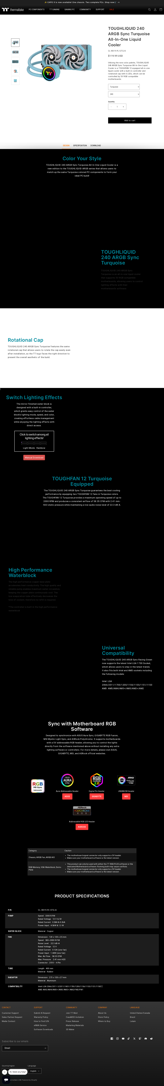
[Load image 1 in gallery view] (15, 42)
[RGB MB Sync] (38, 786)
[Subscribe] (45, 1048)
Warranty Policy (41, 1017)
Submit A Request (42, 1013)
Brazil (132, 1017)
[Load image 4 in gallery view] (15, 71)
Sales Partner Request (12, 1017)
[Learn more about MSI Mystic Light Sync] (126, 780)
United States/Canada (140, 1013)
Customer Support (10, 1013)
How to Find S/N (41, 1021)
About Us (102, 1013)
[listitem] (61, 62)
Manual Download (34, 457)
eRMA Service (40, 1025)
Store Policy (103, 1017)
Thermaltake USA (14, 1080)
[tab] (66, 145)
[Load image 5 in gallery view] (15, 80)
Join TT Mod (72, 1013)
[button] (37, 9)
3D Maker (70, 1029)
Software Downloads (43, 1029)
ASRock (82, 827)
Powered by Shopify (29, 1080)
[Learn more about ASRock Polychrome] (82, 811)
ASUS (67, 796)
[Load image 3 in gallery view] (15, 61)
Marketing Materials (75, 1025)
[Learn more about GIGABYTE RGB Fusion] (97, 780)
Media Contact (8, 1021)
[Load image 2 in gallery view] (15, 52)
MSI (126, 796)
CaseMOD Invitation (75, 1017)
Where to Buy (104, 1021)
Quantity (111, 102)
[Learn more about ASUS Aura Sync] (67, 780)
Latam (133, 1021)
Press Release (72, 1021)
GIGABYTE (96, 796)
